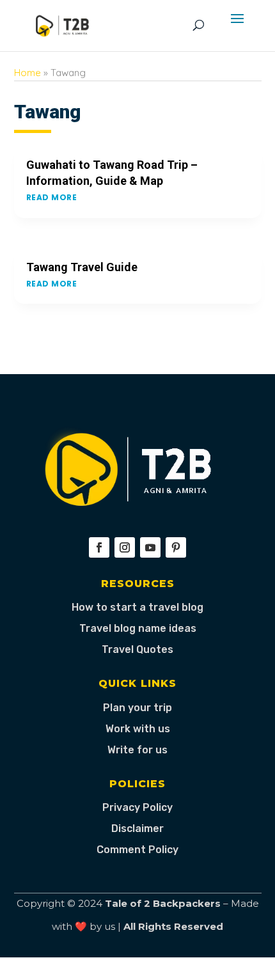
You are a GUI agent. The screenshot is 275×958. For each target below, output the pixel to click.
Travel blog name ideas (137, 628)
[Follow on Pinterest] (176, 547)
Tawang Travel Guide (82, 267)
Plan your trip (137, 708)
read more (51, 197)
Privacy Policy (137, 807)
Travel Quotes (137, 649)
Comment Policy (137, 850)
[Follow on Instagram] (124, 547)
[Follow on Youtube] (150, 547)
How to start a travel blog (137, 607)
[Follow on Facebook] (99, 547)
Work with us (138, 729)
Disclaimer (137, 828)
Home (27, 73)
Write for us (137, 750)
